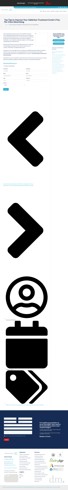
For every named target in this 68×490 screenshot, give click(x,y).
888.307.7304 (33, 7)
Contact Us (65, 11)
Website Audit (54, 72)
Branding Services (37, 464)
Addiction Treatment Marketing (24, 454)
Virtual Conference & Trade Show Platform (41, 474)
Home (41, 11)
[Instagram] (59, 7)
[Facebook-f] (62, 7)
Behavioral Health (31, 405)
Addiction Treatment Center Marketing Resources (16, 405)
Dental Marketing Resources (56, 62)
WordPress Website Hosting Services (40, 462)
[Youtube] (60, 7)
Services (48, 11)
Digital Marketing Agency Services (40, 454)
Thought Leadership (39, 405)
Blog (61, 11)
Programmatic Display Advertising (40, 476)
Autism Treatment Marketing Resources (58, 64)
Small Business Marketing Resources (57, 70)
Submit (6, 89)
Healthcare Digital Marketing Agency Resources (57, 52)
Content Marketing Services (39, 457)
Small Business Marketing (23, 461)
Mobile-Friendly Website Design (40, 459)
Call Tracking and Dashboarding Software (41, 466)
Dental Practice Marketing (23, 456)
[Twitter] (64, 7)
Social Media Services (38, 471)
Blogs (20, 477)
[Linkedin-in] (66, 7)
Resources (57, 11)
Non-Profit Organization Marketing (24, 462)
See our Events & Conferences (10, 467)
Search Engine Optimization (39, 456)
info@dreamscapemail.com (9, 465)
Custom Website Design (38, 479)
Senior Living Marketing (23, 459)
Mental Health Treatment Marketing (25, 469)
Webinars (20, 474)
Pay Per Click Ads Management (39, 461)
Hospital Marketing (22, 466)
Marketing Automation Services (39, 469)
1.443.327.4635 (9, 463)
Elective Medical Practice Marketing (24, 457)
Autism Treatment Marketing (23, 464)
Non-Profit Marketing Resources (57, 68)
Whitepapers (21, 475)
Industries (53, 11)
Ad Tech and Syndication (38, 478)
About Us (44, 11)
